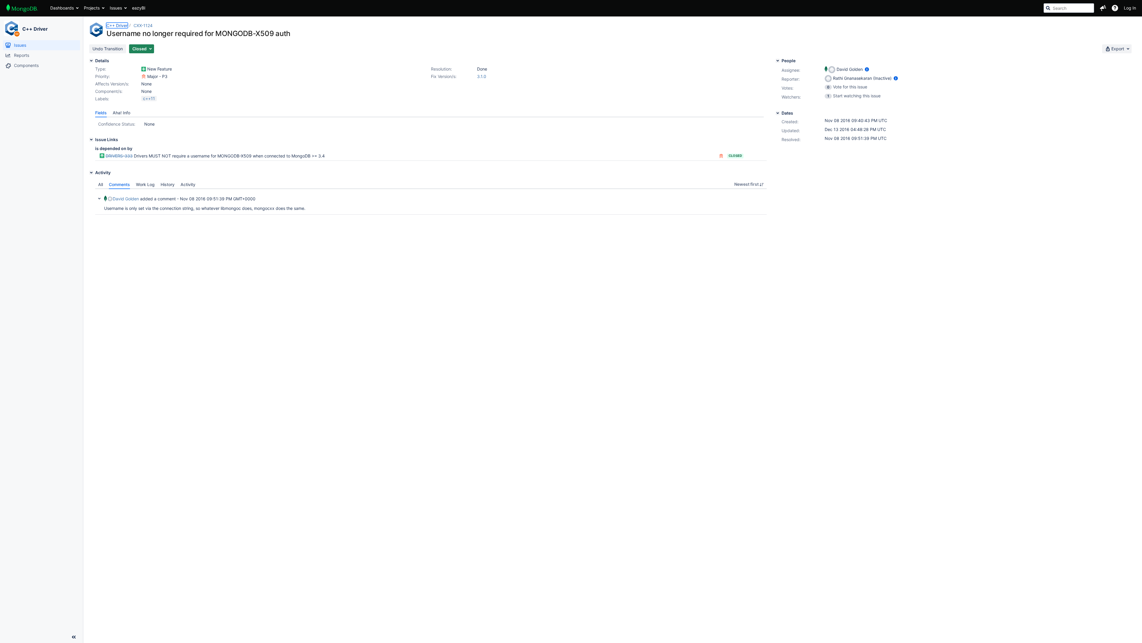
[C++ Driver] (11, 28)
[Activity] (91, 173)
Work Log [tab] (145, 184)
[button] (1103, 8)
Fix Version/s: (444, 76)
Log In (1130, 7)
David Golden (126, 198)
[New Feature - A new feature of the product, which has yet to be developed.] (143, 69)
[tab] (101, 112)
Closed (735, 156)
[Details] (91, 61)
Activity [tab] (188, 184)
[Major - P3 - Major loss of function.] (143, 76)
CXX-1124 (143, 25)
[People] (778, 61)
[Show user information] (867, 69)
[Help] (1115, 8)
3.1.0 (481, 76)
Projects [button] (92, 7)
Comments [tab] (119, 184)
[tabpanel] (431, 202)
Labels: (102, 98)
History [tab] (168, 184)
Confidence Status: (116, 124)
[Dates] (778, 113)
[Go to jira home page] (22, 8)
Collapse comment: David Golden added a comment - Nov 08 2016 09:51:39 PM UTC (99, 198)
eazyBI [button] (138, 7)
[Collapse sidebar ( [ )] (74, 637)
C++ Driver (35, 28)
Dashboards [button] (62, 7)
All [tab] (100, 184)
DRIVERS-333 (119, 155)
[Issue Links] (91, 140)
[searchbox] (1069, 8)
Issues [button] (116, 7)
